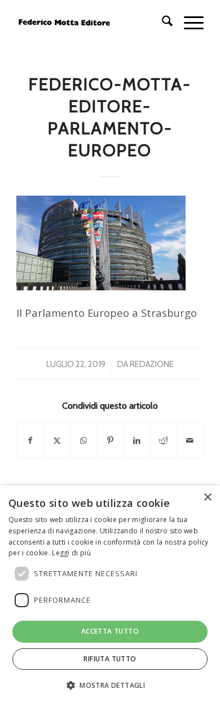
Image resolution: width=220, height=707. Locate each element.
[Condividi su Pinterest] (110, 440)
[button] (110, 685)
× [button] (207, 497)
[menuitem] (162, 22)
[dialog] (110, 596)
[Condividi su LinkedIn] (137, 440)
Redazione (152, 364)
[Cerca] (162, 22)
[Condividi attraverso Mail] (190, 440)
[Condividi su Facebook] (30, 440)
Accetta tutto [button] (110, 631)
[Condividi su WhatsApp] (83, 440)
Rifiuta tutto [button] (109, 659)
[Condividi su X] (57, 440)
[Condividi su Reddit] (164, 440)
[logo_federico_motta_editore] (91, 22)
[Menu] (188, 22)
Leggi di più (71, 553)
